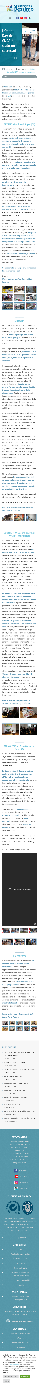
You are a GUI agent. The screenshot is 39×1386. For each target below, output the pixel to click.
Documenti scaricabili (21, 1280)
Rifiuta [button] (7, 1381)
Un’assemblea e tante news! (16, 1083)
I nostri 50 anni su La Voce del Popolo (19, 1118)
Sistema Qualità (20, 1268)
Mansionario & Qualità (20, 1333)
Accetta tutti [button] (25, 1377)
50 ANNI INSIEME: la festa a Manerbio (20, 1069)
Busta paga (20, 1347)
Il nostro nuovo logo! (13, 1104)
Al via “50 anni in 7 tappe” (14, 1062)
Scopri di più (20, 1237)
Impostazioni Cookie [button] (10, 1377)
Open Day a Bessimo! (13, 1076)
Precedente (14, 57)
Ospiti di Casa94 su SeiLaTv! (16, 1097)
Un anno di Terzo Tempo (14, 1090)
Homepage (21, 69)
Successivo (16, 57)
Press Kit (20, 1285)
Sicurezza (21, 1263)
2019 (31, 32)
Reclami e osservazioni (20, 1254)
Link (20, 1249)
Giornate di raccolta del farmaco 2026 (20, 1111)
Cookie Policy (14, 1365)
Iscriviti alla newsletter (22, 1321)
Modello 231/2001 (20, 1258)
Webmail (20, 1338)
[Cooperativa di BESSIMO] (19, 11)
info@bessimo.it (19, 1162)
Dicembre (32, 31)
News (25, 37)
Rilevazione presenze (21, 1342)
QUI (9, 96)
